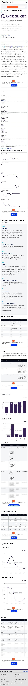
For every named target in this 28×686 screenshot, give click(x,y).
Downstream (5, 291)
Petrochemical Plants (7, 253)
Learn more (22, 7)
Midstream (5, 264)
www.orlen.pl (3, 100)
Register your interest (12, 7)
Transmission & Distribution (9, 280)
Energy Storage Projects (8, 303)
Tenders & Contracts (7, 244)
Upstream (4, 228)
